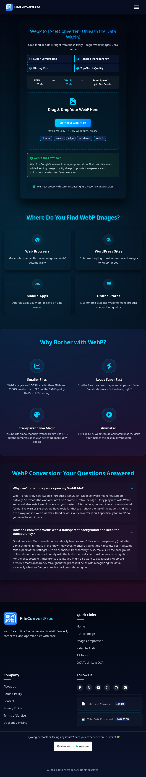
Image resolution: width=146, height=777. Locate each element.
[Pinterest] (107, 687)
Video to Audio (87, 648)
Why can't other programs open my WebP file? (48, 488)
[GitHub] (116, 687)
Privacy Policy (13, 708)
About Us (10, 686)
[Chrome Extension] (125, 687)
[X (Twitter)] (89, 687)
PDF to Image (86, 634)
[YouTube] (98, 687)
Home (81, 626)
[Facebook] (80, 687)
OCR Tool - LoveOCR (90, 663)
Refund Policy (13, 694)
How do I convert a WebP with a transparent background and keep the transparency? (66, 532)
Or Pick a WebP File (73, 122)
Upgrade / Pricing (15, 723)
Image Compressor (90, 641)
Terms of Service (15, 715)
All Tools (82, 655)
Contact (9, 701)
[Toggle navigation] (136, 7)
